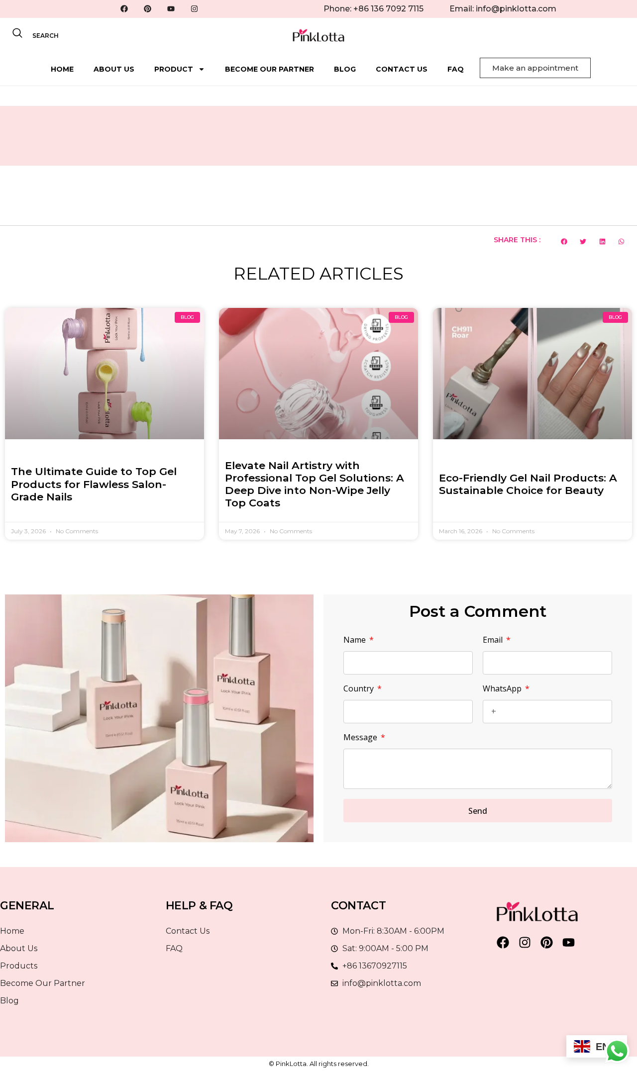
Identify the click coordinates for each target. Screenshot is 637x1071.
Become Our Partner (269, 69)
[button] (564, 241)
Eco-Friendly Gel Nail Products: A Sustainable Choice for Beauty (528, 484)
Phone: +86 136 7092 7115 (373, 8)
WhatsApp (503, 689)
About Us (114, 69)
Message (361, 738)
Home (62, 69)
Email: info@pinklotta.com (502, 8)
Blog (345, 69)
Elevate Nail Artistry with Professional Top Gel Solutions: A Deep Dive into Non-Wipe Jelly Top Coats (314, 484)
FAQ (455, 69)
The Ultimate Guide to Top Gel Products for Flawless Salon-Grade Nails (94, 483)
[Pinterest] (147, 8)
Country (359, 689)
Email (494, 640)
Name (355, 640)
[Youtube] (171, 8)
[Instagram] (194, 8)
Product (173, 69)
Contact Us (401, 69)
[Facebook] (124, 8)
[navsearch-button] (17, 35)
